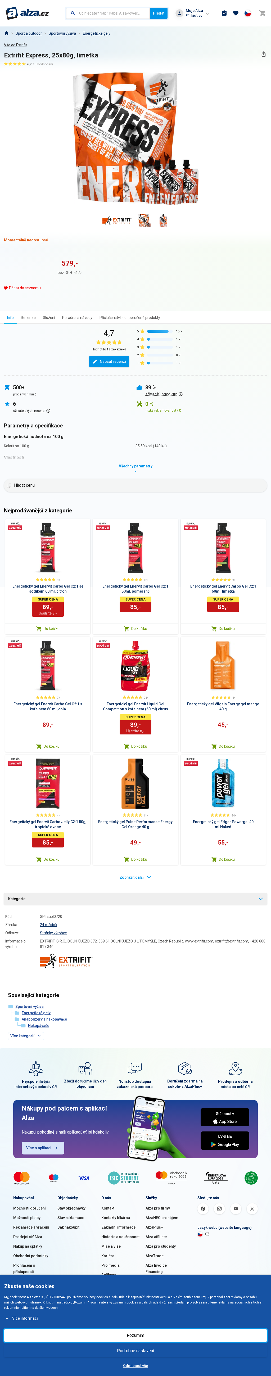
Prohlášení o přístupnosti (24, 1268)
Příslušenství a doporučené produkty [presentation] (130, 317)
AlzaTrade (155, 1256)
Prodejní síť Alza (27, 1237)
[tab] (10, 317)
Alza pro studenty (161, 1246)
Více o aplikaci (38, 1148)
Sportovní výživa (62, 33)
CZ (207, 1234)
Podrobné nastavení (135, 1350)
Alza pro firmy (158, 1208)
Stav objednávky (71, 1208)
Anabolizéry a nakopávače (44, 1019)
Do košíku (52, 628)
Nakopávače (38, 1025)
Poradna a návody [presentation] (77, 317)
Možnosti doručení (29, 1208)
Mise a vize (111, 1246)
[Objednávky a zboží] (224, 13)
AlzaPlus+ (154, 1227)
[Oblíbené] (236, 13)
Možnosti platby (26, 1218)
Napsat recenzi (113, 361)
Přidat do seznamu (25, 288)
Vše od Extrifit (15, 45)
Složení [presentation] (49, 317)
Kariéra (107, 1256)
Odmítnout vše (135, 1366)
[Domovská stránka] (6, 33)
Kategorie (16, 899)
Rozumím (135, 1335)
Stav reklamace (70, 1218)
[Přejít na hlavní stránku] (27, 13)
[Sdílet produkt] (263, 54)
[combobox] (108, 13)
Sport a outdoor (29, 33)
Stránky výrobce (53, 933)
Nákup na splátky (27, 1246)
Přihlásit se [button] (194, 15)
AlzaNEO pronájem (162, 1218)
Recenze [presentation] (28, 317)
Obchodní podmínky (30, 1256)
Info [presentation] (10, 317)
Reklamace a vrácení (31, 1227)
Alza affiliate (156, 1237)
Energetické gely (96, 33)
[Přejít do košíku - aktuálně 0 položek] (262, 13)
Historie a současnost (120, 1237)
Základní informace (118, 1227)
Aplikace (108, 1275)
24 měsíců (48, 925)
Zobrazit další (132, 877)
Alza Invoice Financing (156, 1268)
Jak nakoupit (68, 1227)
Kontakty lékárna (115, 1218)
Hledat (158, 13)
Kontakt (107, 1208)
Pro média (110, 1265)
